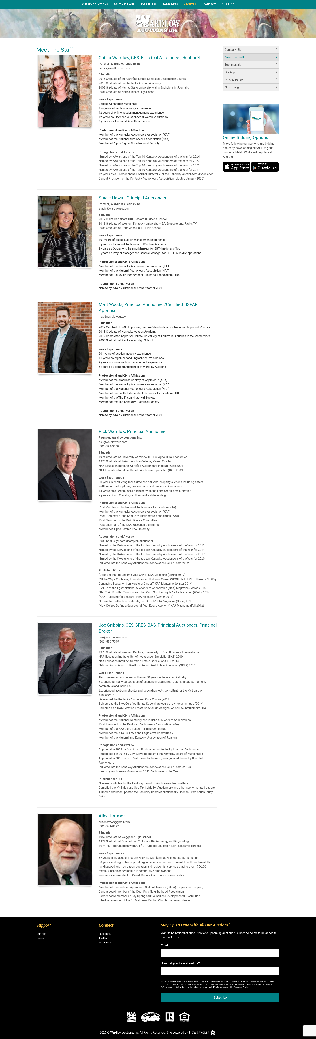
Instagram (105, 942)
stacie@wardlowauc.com (114, 208)
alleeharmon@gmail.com (114, 822)
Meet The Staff (234, 57)
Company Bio (233, 49)
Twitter (103, 938)
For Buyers (170, 4)
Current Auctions (95, 4)
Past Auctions (124, 4)
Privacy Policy (234, 79)
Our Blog (228, 4)
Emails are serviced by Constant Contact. (231, 987)
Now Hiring (232, 87)
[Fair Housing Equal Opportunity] (184, 1017)
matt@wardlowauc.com (113, 316)
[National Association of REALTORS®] (169, 1017)
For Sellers (148, 4)
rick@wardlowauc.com (113, 442)
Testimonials (233, 64)
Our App (230, 72)
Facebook (105, 933)
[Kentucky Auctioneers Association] (151, 1017)
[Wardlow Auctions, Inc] (158, 23)
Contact (209, 4)
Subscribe (220, 997)
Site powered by (178, 1032)
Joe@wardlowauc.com (113, 637)
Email (164, 945)
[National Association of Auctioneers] (131, 1017)
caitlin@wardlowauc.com (114, 68)
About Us (190, 4)
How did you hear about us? (180, 963)
